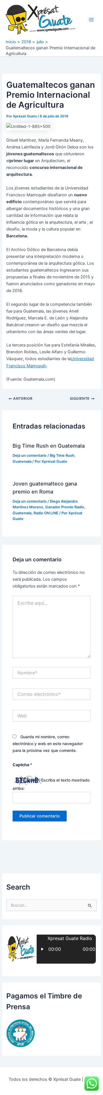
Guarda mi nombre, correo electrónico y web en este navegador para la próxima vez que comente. (48, 743)
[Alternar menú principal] (91, 20)
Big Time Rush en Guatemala (49, 446)
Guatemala (22, 461)
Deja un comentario (30, 455)
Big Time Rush (62, 455)
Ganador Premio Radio (64, 507)
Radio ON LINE (45, 513)
